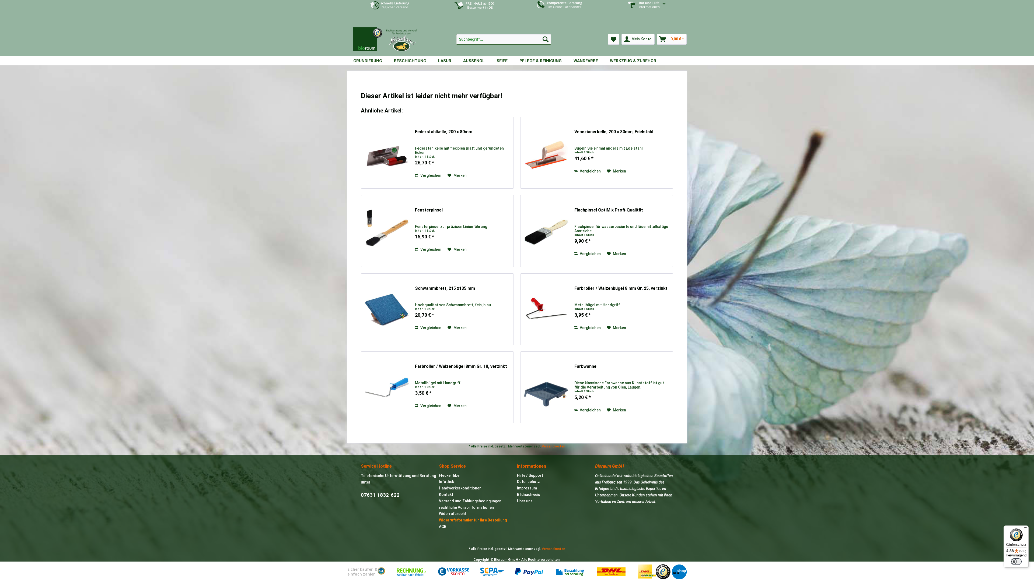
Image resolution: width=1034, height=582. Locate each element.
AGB (442, 526)
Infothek (446, 481)
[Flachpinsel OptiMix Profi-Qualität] (546, 231)
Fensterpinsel (429, 210)
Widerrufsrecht (452, 514)
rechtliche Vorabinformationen (466, 507)
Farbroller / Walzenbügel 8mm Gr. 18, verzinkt (461, 366)
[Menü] (1025, 528)
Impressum (527, 488)
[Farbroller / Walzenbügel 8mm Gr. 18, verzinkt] (387, 387)
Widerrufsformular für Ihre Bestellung (473, 520)
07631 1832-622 (380, 495)
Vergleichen (430, 175)
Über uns (525, 501)
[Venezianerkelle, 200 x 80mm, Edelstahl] (546, 152)
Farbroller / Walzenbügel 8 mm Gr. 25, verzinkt (621, 288)
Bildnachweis (528, 494)
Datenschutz (528, 481)
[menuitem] (644, 9)
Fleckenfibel (449, 475)
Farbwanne (585, 366)
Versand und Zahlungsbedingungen (470, 501)
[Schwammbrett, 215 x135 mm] (387, 309)
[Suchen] (545, 39)
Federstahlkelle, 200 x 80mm (443, 131)
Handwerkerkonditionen (460, 488)
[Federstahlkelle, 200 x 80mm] (387, 152)
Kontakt (446, 494)
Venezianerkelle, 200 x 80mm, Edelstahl (613, 131)
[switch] (1016, 561)
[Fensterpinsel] (387, 231)
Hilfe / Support (530, 475)
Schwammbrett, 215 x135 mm (445, 288)
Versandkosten (553, 446)
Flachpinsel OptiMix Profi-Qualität (608, 210)
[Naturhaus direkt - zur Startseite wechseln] (387, 37)
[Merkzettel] (613, 39)
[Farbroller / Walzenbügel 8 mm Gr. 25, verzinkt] (546, 309)
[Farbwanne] (546, 387)
